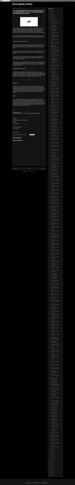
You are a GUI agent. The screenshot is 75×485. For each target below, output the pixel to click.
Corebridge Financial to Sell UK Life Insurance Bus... (55, 139)
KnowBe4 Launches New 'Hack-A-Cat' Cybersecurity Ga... (55, 156)
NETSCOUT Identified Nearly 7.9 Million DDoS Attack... (55, 96)
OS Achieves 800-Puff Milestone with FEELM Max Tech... (55, 200)
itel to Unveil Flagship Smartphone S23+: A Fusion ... (54, 362)
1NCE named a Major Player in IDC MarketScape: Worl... (55, 234)
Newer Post (15, 168)
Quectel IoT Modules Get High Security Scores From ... (55, 99)
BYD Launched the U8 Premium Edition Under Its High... (55, 217)
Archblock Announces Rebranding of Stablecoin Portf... (54, 341)
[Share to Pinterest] (34, 134)
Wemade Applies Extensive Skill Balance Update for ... (55, 314)
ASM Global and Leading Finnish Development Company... (55, 52)
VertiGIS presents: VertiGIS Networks (54, 410)
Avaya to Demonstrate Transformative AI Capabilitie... (54, 271)
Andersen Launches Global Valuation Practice (54, 72)
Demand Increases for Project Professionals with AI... (55, 86)
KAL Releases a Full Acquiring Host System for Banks (55, 244)
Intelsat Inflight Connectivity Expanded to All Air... (55, 261)
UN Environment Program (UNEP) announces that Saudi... (55, 345)
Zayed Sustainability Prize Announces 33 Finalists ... (55, 385)
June (52, 452)
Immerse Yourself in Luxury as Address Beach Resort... (54, 274)
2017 (51, 469)
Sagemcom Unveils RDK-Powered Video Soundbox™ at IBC (55, 403)
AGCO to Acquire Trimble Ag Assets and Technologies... (55, 29)
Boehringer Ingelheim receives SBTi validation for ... (55, 375)
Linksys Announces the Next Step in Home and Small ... (55, 39)
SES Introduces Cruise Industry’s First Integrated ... (54, 429)
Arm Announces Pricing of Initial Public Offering (55, 401)
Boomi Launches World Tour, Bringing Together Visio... (55, 220)
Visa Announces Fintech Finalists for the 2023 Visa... (55, 335)
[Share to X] (32, 134)
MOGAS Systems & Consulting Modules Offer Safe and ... (54, 119)
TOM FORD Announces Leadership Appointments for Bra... (55, 355)
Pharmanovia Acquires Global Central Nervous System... (55, 331)
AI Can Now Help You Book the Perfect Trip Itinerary (55, 416)
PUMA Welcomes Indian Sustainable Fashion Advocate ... (55, 89)
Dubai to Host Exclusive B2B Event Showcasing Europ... (55, 43)
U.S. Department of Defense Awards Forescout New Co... (54, 423)
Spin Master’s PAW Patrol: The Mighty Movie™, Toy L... (55, 227)
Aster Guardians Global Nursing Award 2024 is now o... (55, 160)
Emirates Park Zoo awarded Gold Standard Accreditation (55, 123)
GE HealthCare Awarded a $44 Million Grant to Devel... (55, 351)
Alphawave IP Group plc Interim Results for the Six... (55, 146)
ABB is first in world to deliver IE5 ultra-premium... (54, 149)
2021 (51, 463)
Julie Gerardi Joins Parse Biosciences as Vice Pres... (55, 284)
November (53, 17)
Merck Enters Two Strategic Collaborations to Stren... (55, 240)
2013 (51, 475)
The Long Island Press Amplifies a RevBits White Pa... (54, 325)
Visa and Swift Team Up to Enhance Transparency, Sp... (55, 301)
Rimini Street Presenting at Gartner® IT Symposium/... (55, 257)
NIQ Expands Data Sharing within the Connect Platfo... (54, 277)
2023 (51, 14)
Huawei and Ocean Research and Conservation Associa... (55, 391)
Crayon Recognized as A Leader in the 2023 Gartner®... (55, 372)
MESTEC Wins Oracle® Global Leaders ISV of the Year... (55, 92)
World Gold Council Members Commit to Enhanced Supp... (54, 378)
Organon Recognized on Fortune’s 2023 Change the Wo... (55, 65)
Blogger (47, 482)
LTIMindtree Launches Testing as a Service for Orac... (55, 358)
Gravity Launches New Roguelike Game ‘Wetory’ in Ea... (54, 213)
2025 (51, 11)
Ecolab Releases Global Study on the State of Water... (55, 365)
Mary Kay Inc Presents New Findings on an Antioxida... (54, 308)
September (53, 20)
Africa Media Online (22, 4)
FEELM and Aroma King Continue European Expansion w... (55, 247)
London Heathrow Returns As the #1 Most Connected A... (55, 304)
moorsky (40, 482)
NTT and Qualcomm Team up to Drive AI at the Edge (55, 116)
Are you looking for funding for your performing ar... (54, 26)
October (52, 19)
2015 (51, 472)
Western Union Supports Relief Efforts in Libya (55, 388)
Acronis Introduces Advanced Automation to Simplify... (55, 55)
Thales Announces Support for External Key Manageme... (54, 382)
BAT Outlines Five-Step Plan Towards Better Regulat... (55, 250)
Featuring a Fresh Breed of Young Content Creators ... (55, 426)
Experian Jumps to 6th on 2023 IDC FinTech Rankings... (55, 318)
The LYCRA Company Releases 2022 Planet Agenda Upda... (55, 298)
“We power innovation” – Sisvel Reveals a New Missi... (55, 294)
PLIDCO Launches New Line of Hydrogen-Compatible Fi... (55, 173)
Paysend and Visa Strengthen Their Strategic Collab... (54, 407)
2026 (51, 10)
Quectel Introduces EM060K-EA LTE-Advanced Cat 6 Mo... (55, 46)
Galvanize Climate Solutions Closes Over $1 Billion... (55, 419)
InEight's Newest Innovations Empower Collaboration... (55, 129)
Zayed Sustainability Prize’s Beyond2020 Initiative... (54, 36)
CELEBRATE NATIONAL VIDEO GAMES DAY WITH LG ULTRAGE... (55, 338)
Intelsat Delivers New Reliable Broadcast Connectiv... (54, 394)
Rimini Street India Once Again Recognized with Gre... (55, 443)
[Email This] (30, 134)
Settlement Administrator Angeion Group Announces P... (55, 207)
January (52, 460)
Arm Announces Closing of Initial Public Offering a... (55, 180)
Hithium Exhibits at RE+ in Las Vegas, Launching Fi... (55, 398)
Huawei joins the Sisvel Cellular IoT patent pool (55, 49)
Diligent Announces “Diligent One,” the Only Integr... (55, 446)
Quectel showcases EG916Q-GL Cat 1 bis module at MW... (55, 106)
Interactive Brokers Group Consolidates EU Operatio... (55, 33)
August (52, 449)
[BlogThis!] (31, 134)
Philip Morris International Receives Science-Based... (55, 187)
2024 (51, 13)
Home (29, 168)
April (51, 455)
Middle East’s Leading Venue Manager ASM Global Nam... (55, 311)
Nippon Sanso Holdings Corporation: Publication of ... (55, 109)
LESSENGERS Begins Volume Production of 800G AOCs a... (55, 75)
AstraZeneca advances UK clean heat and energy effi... (55, 440)
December (53, 16)
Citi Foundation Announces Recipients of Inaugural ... (55, 163)
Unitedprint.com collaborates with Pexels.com (54, 153)
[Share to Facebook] (33, 134)
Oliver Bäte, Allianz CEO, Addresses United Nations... (55, 237)
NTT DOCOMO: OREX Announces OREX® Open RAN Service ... (55, 79)
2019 (51, 466)
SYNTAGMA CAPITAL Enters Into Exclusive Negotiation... (55, 170)
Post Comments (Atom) (31, 171)
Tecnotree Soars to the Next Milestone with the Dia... (55, 203)
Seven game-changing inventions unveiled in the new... (55, 143)
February (52, 458)
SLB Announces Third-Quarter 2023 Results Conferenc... (55, 190)
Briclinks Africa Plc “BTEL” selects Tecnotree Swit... (55, 254)
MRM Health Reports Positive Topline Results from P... (55, 291)
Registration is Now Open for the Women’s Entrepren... (55, 413)
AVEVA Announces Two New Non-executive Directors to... (55, 264)
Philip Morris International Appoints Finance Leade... (55, 328)
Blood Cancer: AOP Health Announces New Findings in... (55, 321)
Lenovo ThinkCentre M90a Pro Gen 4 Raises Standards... (54, 126)
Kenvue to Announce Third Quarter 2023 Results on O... (54, 197)
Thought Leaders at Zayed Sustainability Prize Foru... (54, 210)
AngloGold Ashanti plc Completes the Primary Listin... (55, 183)
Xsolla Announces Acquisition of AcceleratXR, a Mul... (55, 59)
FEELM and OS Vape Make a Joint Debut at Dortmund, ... (55, 436)
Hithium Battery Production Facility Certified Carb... (54, 82)
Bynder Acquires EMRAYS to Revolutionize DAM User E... (55, 287)
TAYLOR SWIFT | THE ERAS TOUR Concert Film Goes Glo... (55, 112)
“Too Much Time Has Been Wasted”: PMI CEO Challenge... (54, 281)
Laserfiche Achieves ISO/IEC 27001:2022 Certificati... (55, 102)
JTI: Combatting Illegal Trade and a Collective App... (55, 193)
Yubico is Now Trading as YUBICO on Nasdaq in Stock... (55, 267)
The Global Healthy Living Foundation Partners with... (55, 136)
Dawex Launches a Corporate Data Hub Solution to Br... (54, 166)
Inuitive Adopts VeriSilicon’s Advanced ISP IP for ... (55, 230)
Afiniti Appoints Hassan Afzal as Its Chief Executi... (54, 62)
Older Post (43, 168)
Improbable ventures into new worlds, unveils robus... (55, 133)
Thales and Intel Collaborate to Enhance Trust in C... (55, 224)
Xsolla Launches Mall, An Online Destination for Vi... (55, 368)
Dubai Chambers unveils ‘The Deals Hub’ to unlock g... (55, 69)
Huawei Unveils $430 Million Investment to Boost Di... (54, 23)
